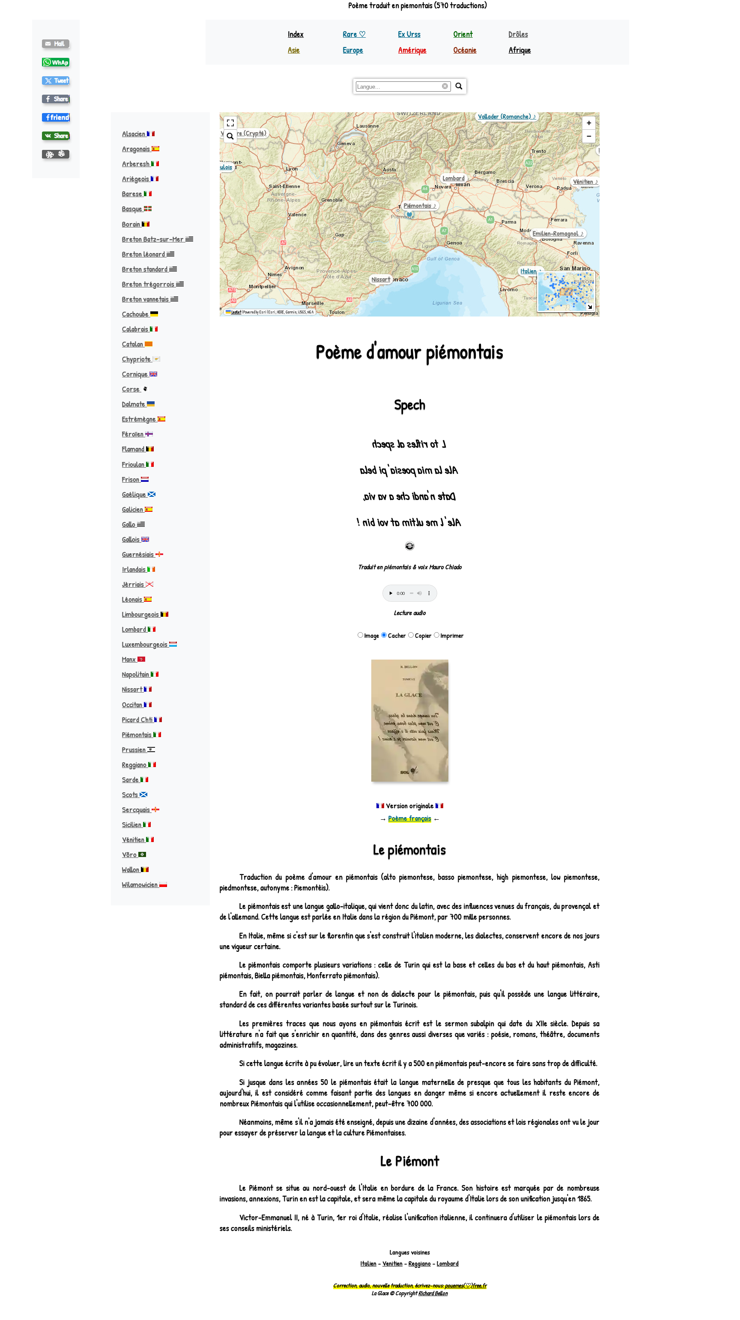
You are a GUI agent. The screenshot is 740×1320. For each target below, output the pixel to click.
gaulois (223, 166)
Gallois (131, 539)
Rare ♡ (354, 34)
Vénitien (134, 839)
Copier (423, 635)
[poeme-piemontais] (56, 43)
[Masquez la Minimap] (590, 307)
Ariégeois (136, 178)
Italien (368, 1263)
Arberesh (136, 163)
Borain (132, 224)
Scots (131, 794)
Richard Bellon (433, 1293)
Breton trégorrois (149, 284)
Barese (133, 193)
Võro (130, 854)
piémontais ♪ (420, 205)
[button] (588, 123)
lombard (454, 177)
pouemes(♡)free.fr (465, 1285)
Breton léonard (144, 254)
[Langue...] (459, 86)
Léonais (133, 599)
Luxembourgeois (145, 644)
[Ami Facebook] (56, 117)
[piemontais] (56, 80)
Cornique (135, 374)
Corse (131, 389)
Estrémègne (140, 419)
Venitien (392, 1263)
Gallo (129, 524)
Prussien (134, 749)
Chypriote (137, 359)
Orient (463, 34)
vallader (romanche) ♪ (507, 116)
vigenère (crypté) (243, 132)
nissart (381, 279)
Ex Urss (409, 34)
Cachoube (136, 314)
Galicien (133, 509)
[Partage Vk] (56, 135)
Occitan (133, 704)
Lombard (135, 629)
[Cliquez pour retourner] (410, 546)
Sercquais (137, 809)
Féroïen (133, 434)
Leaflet (236, 312)
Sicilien (132, 824)
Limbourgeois (141, 614)
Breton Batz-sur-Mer (153, 239)
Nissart (133, 689)
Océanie (465, 50)
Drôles (518, 34)
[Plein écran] (230, 123)
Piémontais (137, 734)
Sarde (131, 779)
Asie (294, 50)
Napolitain (136, 674)
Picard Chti (138, 719)
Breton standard (145, 269)
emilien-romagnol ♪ (558, 233)
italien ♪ (531, 270)
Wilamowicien (140, 884)
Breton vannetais (146, 299)
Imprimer (452, 635)
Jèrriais (134, 584)
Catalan (133, 344)
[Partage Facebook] (56, 99)
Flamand (134, 449)
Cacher (397, 635)
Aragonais (137, 148)
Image (371, 635)
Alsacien (134, 133)
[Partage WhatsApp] (56, 62)
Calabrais (136, 329)
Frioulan (134, 464)
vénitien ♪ (585, 181)
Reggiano (135, 764)
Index (296, 34)
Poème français (409, 818)
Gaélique (135, 494)
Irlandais (134, 569)
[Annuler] (446, 86)
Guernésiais (138, 554)
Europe (353, 50)
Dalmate (134, 404)
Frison (131, 479)
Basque (133, 208)
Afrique (520, 50)
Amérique (412, 50)
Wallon (131, 869)
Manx (129, 659)
